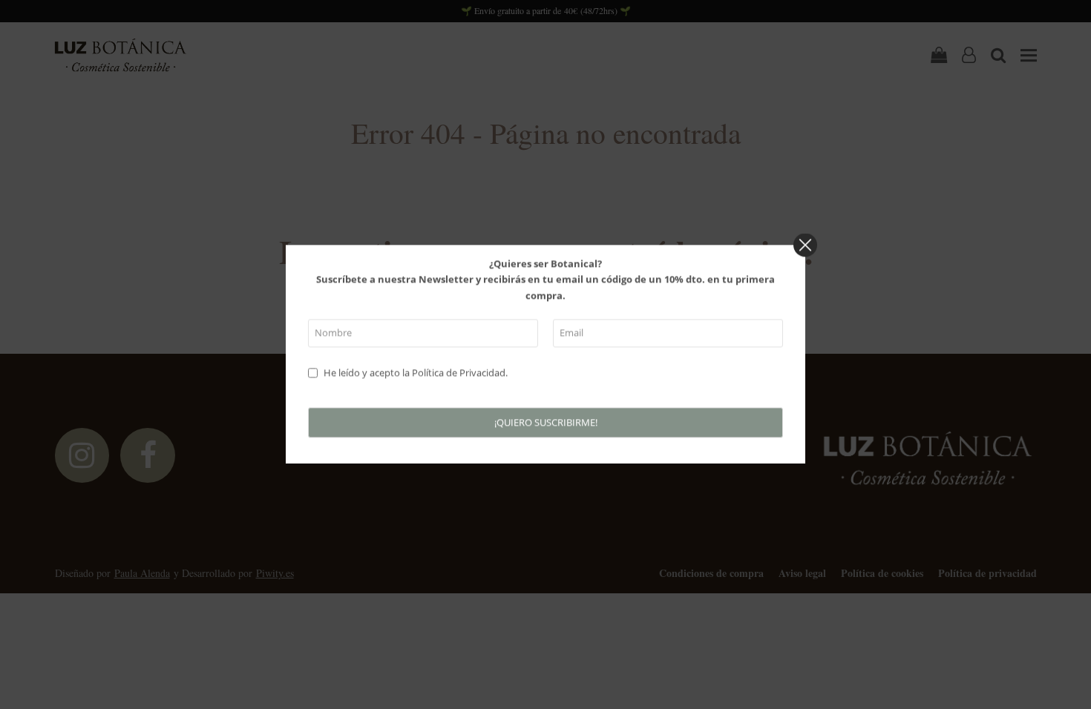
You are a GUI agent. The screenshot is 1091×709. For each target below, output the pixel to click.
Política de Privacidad (458, 372)
